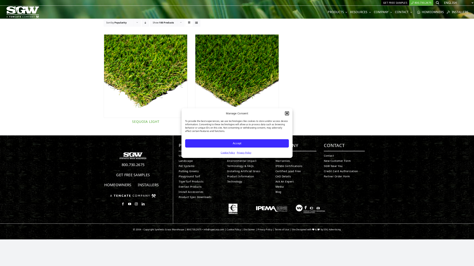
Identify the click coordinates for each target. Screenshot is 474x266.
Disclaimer (249, 229)
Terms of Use (282, 229)
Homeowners (117, 184)
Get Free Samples (133, 174)
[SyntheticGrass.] (23, 7)
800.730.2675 (133, 164)
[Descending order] (145, 22)
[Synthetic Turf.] (133, 153)
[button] (287, 113)
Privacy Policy (244, 152)
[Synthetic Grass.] (133, 195)
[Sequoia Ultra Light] (237, 76)
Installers (148, 184)
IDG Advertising (332, 229)
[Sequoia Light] (146, 76)
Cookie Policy (228, 152)
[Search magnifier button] (437, 3)
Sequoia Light (145, 121)
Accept (237, 143)
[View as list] (196, 22)
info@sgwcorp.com (214, 229)
